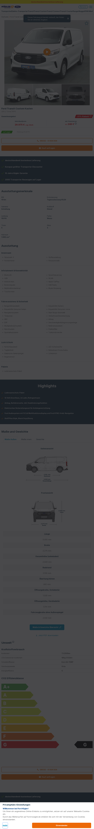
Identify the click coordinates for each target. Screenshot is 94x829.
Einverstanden (61, 825)
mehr (5, 825)
